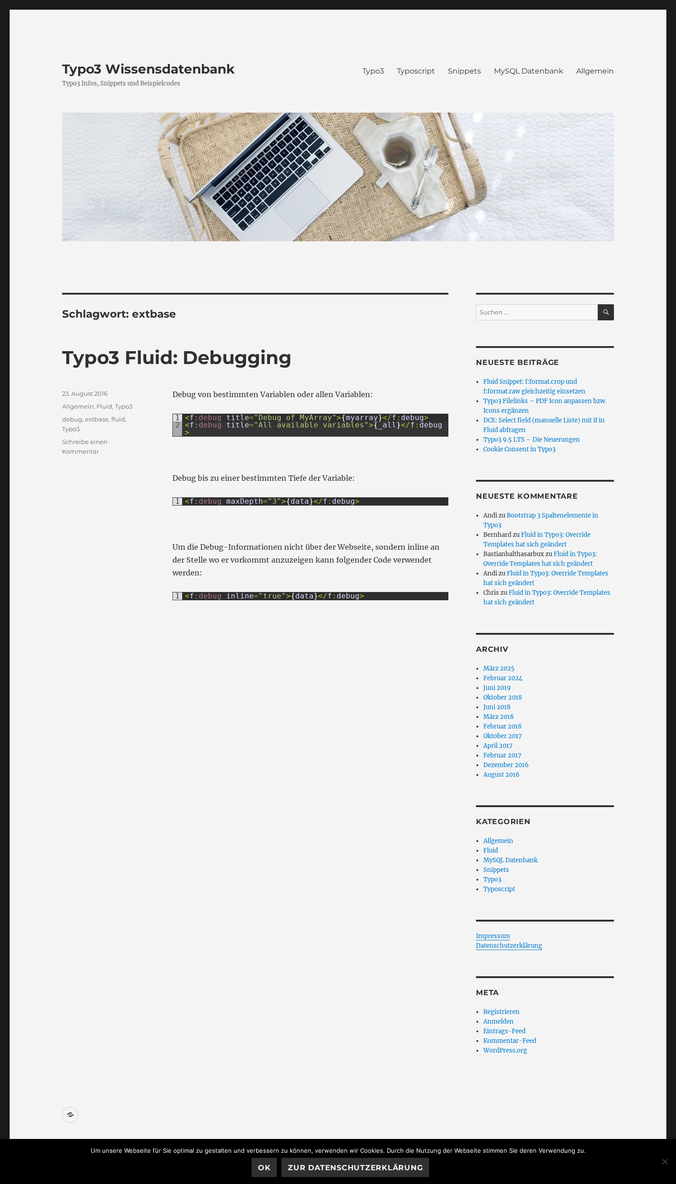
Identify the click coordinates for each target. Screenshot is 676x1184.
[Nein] (664, 1161)
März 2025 (499, 668)
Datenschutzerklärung (509, 946)
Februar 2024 (502, 678)
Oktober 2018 (502, 697)
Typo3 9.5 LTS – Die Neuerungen (531, 440)
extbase (97, 419)
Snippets (464, 71)
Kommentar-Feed (509, 1041)
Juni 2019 (497, 688)
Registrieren (501, 1012)
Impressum (493, 936)
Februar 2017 (502, 755)
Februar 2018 (502, 726)
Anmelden (498, 1021)
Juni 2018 (496, 707)
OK (264, 1167)
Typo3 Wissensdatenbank (148, 69)
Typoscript (416, 71)
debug (72, 419)
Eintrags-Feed (504, 1031)
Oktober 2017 (502, 736)
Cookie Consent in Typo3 (519, 449)
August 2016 (501, 775)
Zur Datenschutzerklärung (355, 1167)
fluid (118, 419)
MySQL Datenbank (528, 71)
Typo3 (373, 71)
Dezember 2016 (506, 765)
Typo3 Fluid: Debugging (177, 357)
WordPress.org (505, 1050)
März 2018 (498, 717)
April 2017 (498, 746)
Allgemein (595, 71)
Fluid (104, 406)
